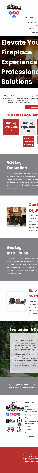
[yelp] (17, 13)
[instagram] (14, 13)
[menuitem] (30, 22)
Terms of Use (34, 461)
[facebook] (10, 13)
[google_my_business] (14, 17)
